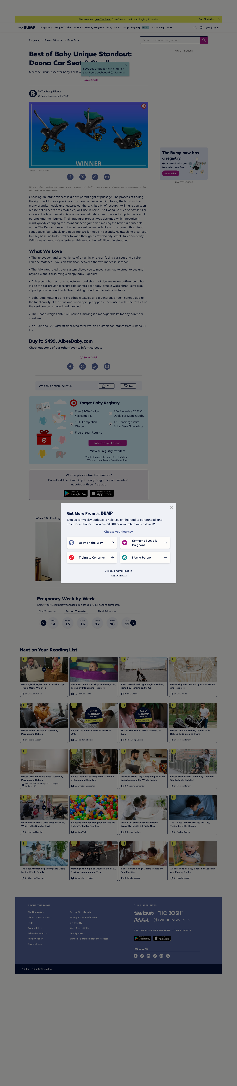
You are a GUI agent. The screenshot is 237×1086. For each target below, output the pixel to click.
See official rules (119, 575)
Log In (128, 570)
